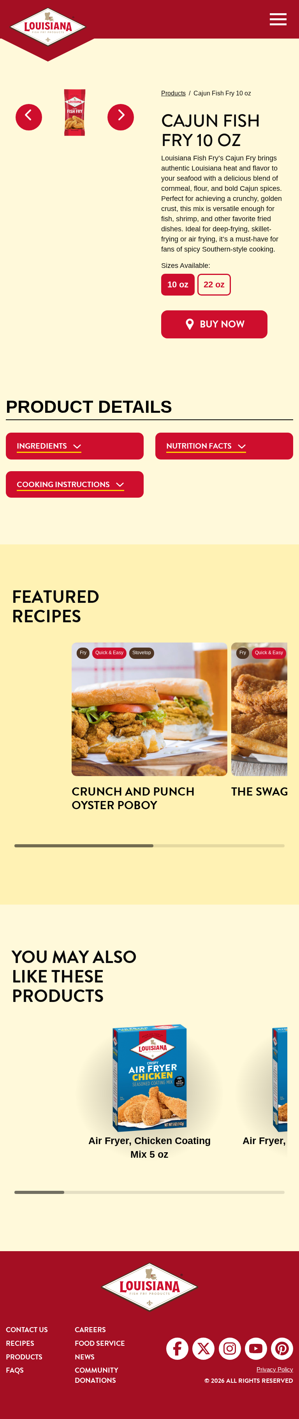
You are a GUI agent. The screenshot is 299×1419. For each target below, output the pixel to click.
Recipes (20, 1343)
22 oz (214, 284)
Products (173, 93)
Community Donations (96, 1375)
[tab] (75, 446)
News (85, 1357)
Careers (90, 1330)
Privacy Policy (275, 1369)
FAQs (15, 1370)
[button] (29, 117)
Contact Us (27, 1330)
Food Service (100, 1343)
